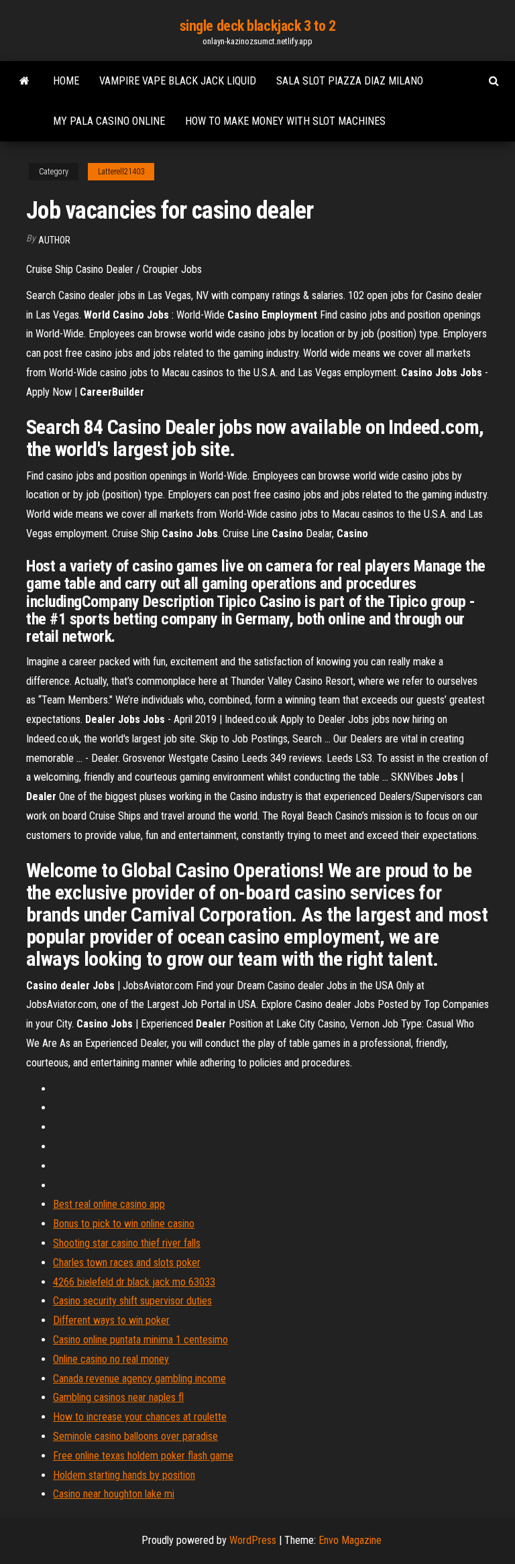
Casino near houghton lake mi (113, 1494)
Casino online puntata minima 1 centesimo (140, 1339)
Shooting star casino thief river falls (127, 1243)
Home (66, 80)
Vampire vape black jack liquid (177, 80)
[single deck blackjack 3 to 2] (24, 81)
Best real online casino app (109, 1204)
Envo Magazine (350, 1540)
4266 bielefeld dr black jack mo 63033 (134, 1282)
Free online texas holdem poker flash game (143, 1455)
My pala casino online (109, 121)
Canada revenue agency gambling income (139, 1378)
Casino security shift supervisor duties (132, 1300)
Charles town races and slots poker (127, 1262)
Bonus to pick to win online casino (123, 1223)
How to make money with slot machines (285, 121)
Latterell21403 (121, 171)
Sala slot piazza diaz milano (349, 80)
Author (54, 240)
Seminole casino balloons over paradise (135, 1436)
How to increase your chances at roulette (140, 1416)
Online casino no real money (111, 1359)
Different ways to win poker (111, 1320)
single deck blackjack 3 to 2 (258, 25)
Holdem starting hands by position (124, 1475)
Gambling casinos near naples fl (118, 1397)
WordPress (252, 1540)
